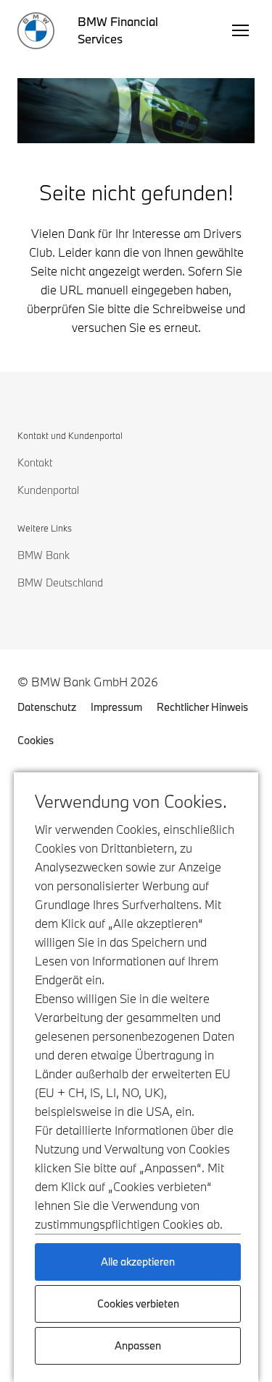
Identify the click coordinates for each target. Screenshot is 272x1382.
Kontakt (34, 462)
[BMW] (35, 30)
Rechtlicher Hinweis (202, 707)
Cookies (35, 740)
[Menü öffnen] (240, 30)
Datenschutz (46, 707)
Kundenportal (48, 490)
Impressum (116, 707)
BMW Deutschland (60, 582)
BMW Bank (43, 555)
